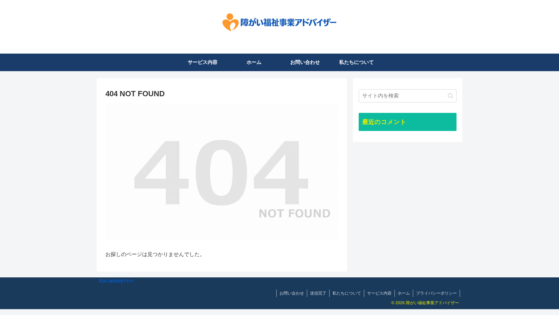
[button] (450, 95)
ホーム (404, 293)
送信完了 (318, 293)
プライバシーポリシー (436, 293)
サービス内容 (379, 293)
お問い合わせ (292, 293)
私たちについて (346, 293)
